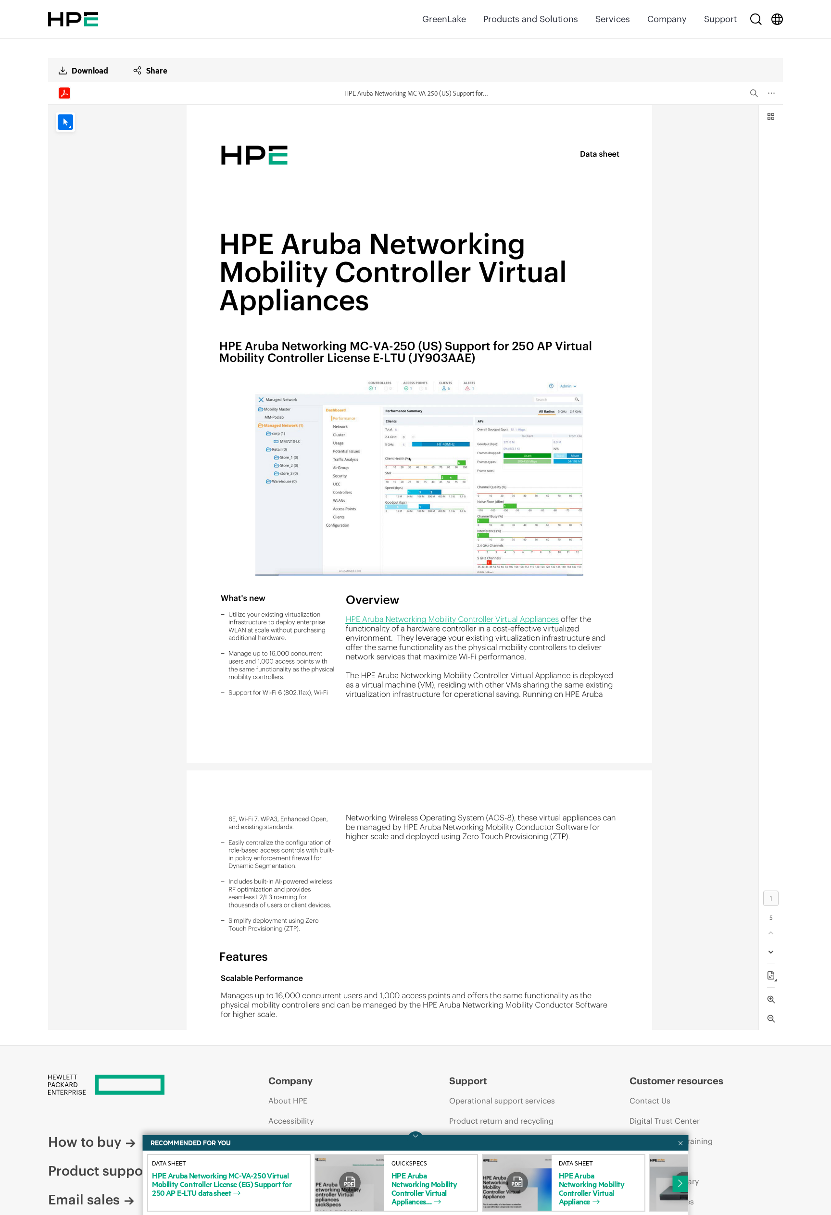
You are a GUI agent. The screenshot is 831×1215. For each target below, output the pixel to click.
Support (720, 19)
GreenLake (444, 19)
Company (667, 19)
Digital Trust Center (665, 1121)
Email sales (84, 1199)
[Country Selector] (777, 19)
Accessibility (291, 1121)
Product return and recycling (501, 1121)
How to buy (84, 1142)
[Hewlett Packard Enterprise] (73, 19)
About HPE (287, 1100)
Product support (100, 1170)
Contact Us (650, 1100)
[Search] (756, 19)
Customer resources (676, 1081)
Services (612, 19)
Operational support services (502, 1100)
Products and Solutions (530, 19)
